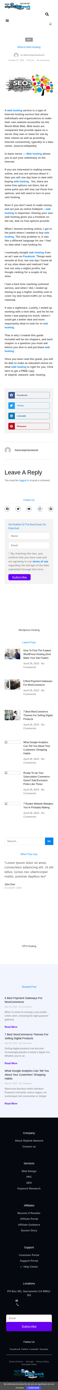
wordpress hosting (29, 630)
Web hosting (34, 153)
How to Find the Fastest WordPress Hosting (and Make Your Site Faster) (37, 654)
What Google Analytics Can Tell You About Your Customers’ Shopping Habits (27, 1074)
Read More (11, 1027)
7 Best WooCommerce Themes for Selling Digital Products (38, 715)
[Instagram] (40, 509)
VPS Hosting (29, 946)
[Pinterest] (50, 509)
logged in (24, 480)
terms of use (40, 561)
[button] (47, 14)
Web (29, 40)
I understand (33, 1388)
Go (49, 841)
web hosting (14, 110)
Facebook (29, 256)
